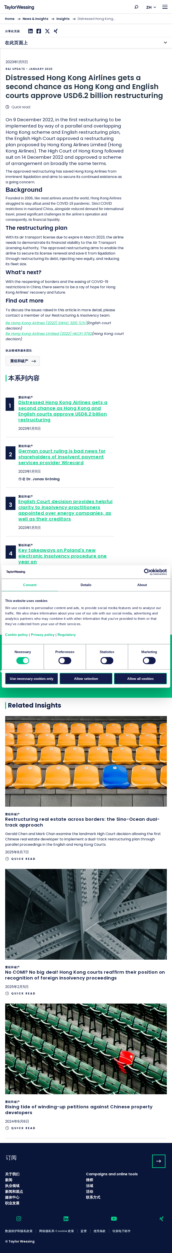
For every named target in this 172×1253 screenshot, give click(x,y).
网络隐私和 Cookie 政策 (56, 1231)
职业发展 (12, 1203)
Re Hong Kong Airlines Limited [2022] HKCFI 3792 (49, 333)
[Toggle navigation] (165, 7)
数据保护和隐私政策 (18, 1231)
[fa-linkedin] (62, 1219)
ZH (149, 7)
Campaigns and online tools (112, 1174)
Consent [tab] (30, 585)
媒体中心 (12, 1197)
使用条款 (100, 1231)
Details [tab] (86, 585)
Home (10, 19)
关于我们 (12, 1174)
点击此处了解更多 (86, 792)
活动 (89, 1191)
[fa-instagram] (15, 1219)
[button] (136, 7)
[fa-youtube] (110, 1219)
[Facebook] (38, 31)
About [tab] (142, 585)
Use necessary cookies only (31, 678)
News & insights (35, 19)
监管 (84, 1231)
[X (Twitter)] (47, 31)
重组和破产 (19, 360)
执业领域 (12, 1185)
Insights (63, 19)
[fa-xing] (157, 1219)
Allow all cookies (140, 678)
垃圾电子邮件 (121, 1231)
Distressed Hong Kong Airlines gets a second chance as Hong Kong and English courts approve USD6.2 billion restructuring (63, 411)
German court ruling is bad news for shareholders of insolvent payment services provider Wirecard (62, 457)
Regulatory (67, 634)
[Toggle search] (136, 7)
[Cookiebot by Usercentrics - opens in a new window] (147, 572)
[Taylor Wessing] (19, 8)
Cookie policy (16, 634)
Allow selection (86, 678)
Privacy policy (42, 634)
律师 (89, 1179)
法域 (89, 1185)
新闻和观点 (14, 1191)
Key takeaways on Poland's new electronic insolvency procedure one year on (62, 556)
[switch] (64, 660)
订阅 (11, 1157)
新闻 (8, 1179)
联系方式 (93, 1197)
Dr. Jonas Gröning (43, 479)
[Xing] (55, 31)
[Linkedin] (30, 31)
